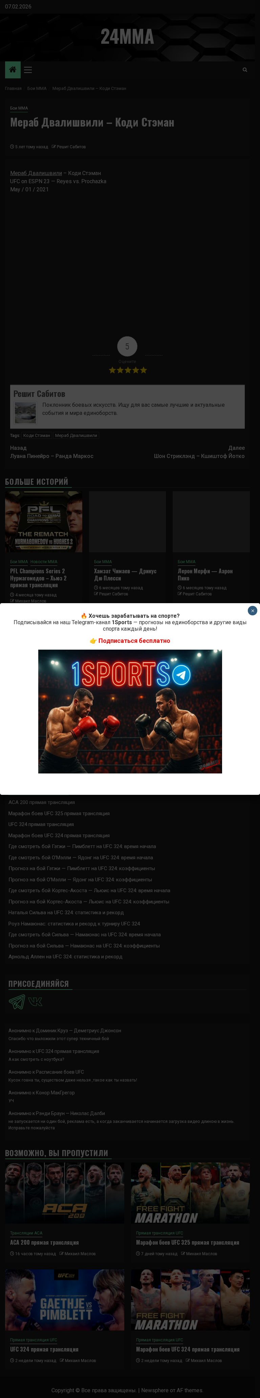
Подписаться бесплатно (134, 640)
